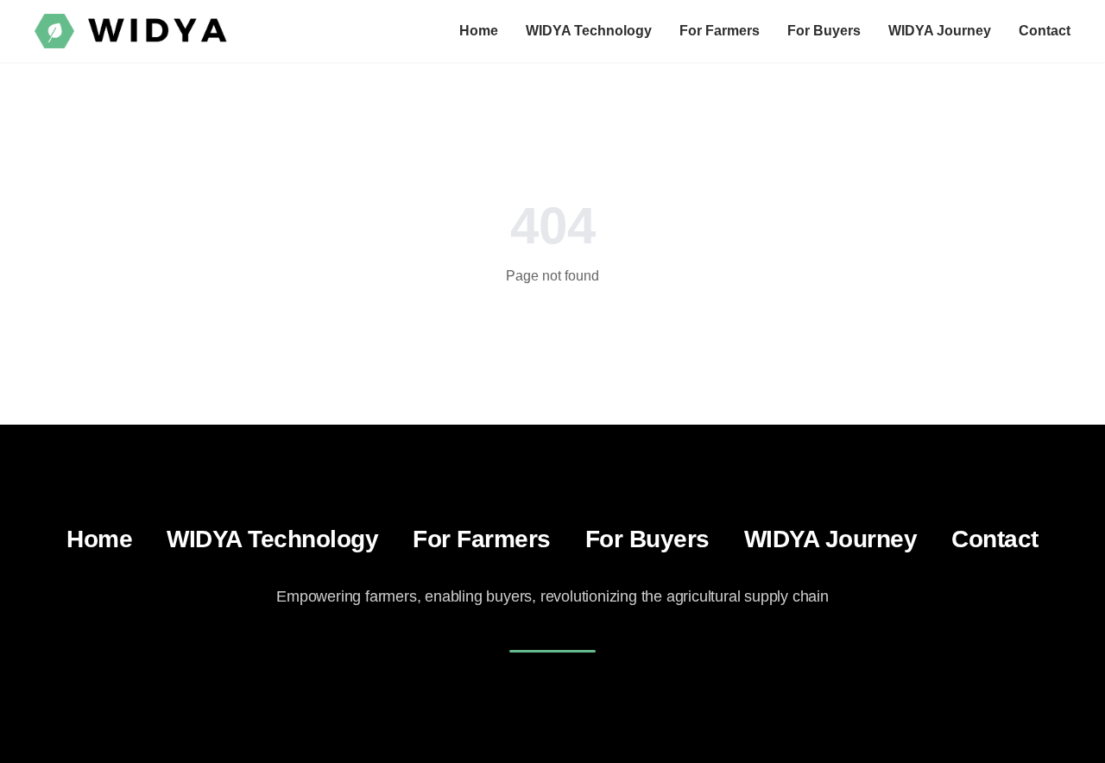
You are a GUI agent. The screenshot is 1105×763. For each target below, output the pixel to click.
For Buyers (824, 30)
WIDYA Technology (589, 30)
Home (478, 30)
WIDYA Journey (939, 30)
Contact (1044, 30)
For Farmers (719, 30)
